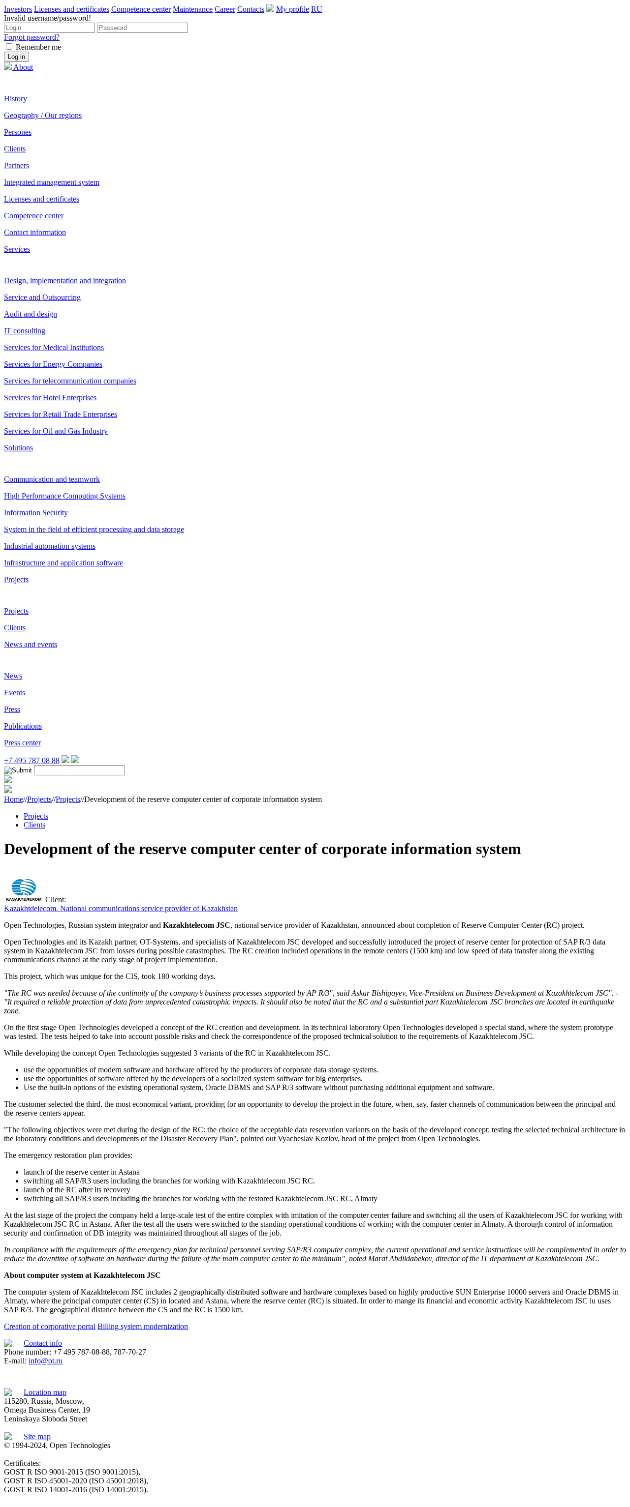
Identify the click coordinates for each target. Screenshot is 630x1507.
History (15, 98)
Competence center (141, 9)
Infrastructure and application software (63, 563)
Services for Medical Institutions (54, 347)
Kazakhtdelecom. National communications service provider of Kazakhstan (121, 908)
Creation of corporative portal (49, 1326)
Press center (22, 743)
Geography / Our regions (43, 115)
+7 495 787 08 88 (32, 760)
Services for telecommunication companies (70, 381)
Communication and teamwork (52, 479)
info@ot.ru (46, 1361)
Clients (15, 149)
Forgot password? (32, 37)
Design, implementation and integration (65, 280)
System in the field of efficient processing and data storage (94, 529)
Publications (23, 726)
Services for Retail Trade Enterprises (60, 414)
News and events (30, 644)
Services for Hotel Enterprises (50, 397)
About (23, 67)
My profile (292, 9)
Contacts (250, 9)
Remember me (38, 47)
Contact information (35, 232)
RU (316, 9)
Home (13, 799)
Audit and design (30, 314)
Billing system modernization (142, 1326)
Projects (16, 579)
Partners (16, 165)
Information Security (36, 512)
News (13, 676)
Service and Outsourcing (42, 297)
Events (14, 692)
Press (12, 709)
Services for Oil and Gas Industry (56, 431)
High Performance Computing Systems (65, 496)
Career (225, 9)
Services (17, 249)
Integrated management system (51, 182)
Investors (18, 9)
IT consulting (24, 330)
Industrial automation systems (49, 546)
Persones (18, 132)
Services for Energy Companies (53, 364)
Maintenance (193, 9)
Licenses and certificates (71, 9)
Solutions (18, 447)
